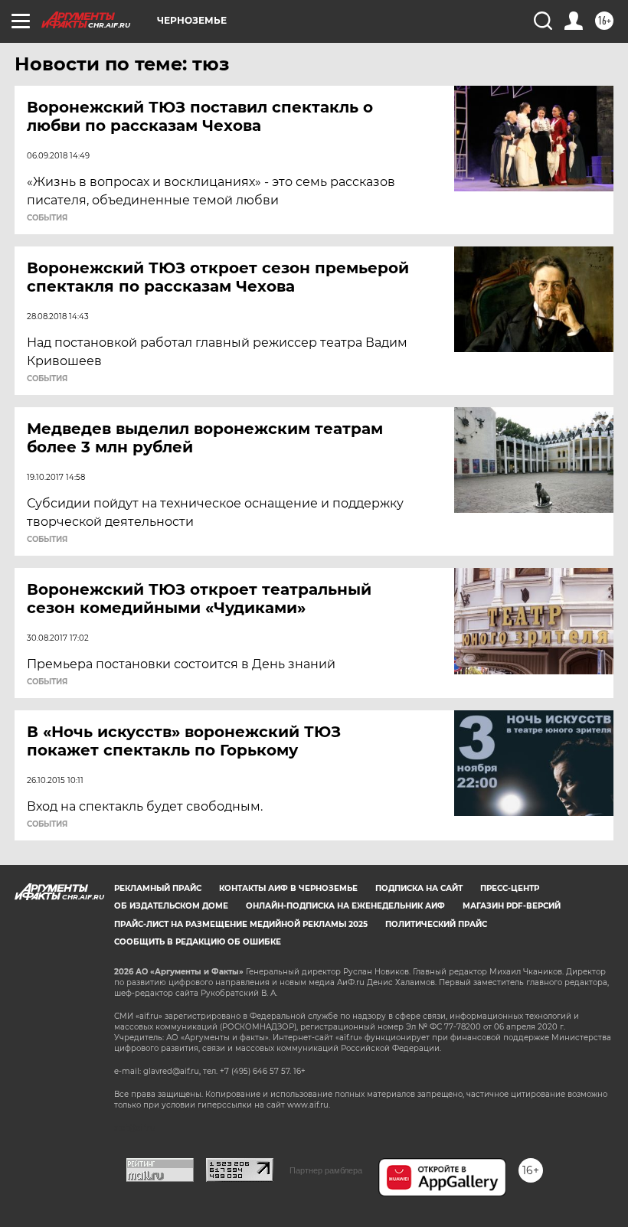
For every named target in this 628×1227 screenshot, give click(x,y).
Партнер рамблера (325, 1170)
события (47, 218)
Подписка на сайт (419, 888)
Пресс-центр (509, 888)
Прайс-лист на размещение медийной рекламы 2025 (241, 924)
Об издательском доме (171, 906)
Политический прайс (436, 924)
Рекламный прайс (157, 888)
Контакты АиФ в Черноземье (288, 888)
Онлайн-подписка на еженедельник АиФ (345, 906)
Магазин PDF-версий (512, 906)
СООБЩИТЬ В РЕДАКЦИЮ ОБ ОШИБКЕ (197, 942)
